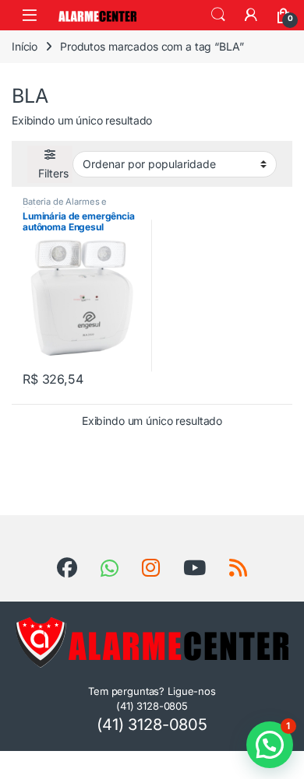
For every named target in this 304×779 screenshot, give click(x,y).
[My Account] (251, 14)
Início (24, 46)
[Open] (30, 15)
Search (218, 14)
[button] (269, 744)
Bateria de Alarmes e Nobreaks (65, 206)
